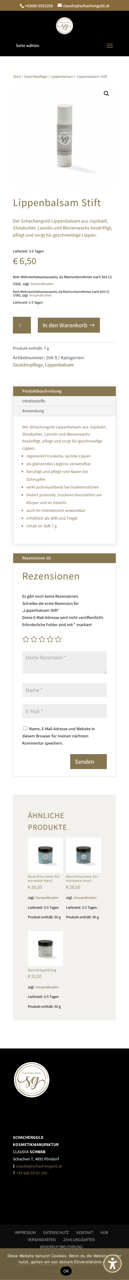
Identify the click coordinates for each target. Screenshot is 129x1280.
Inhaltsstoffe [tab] (33, 401)
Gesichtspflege (35, 76)
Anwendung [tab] (33, 410)
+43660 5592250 (39, 5)
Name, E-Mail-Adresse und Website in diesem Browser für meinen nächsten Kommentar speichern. (58, 736)
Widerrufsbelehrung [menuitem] (61, 1246)
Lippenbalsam (62, 76)
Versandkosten (41, 283)
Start (17, 76)
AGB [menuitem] (104, 1232)
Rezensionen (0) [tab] (36, 558)
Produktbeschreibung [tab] (42, 391)
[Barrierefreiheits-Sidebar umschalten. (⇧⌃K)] (113, 1264)
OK (66, 1271)
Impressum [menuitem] (25, 1232)
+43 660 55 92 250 (31, 1173)
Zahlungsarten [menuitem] (79, 1239)
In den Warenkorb (65, 325)
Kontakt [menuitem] (84, 1232)
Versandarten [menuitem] (42, 1239)
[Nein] (121, 1264)
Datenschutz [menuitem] (56, 1232)
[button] (64, 45)
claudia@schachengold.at (39, 1166)
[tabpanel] (64, 480)
